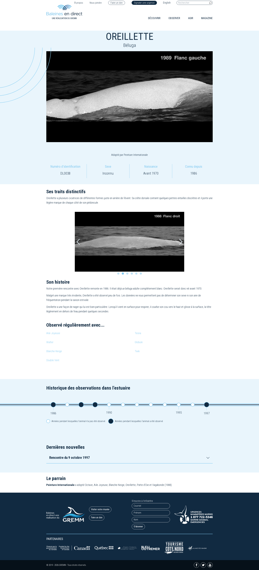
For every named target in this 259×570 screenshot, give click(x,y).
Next (180, 241)
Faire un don (117, 2)
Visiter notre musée (100, 509)
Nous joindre (96, 3)
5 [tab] (137, 274)
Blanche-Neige (54, 351)
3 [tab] (128, 274)
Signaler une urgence (144, 2)
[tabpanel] (129, 242)
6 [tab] (141, 274)
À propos (78, 3)
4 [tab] (132, 274)
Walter (49, 342)
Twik (137, 351)
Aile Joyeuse (53, 333)
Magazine (207, 18)
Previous (78, 241)
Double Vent (52, 360)
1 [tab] (119, 274)
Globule (139, 342)
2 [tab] (123, 274)
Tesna (138, 333)
